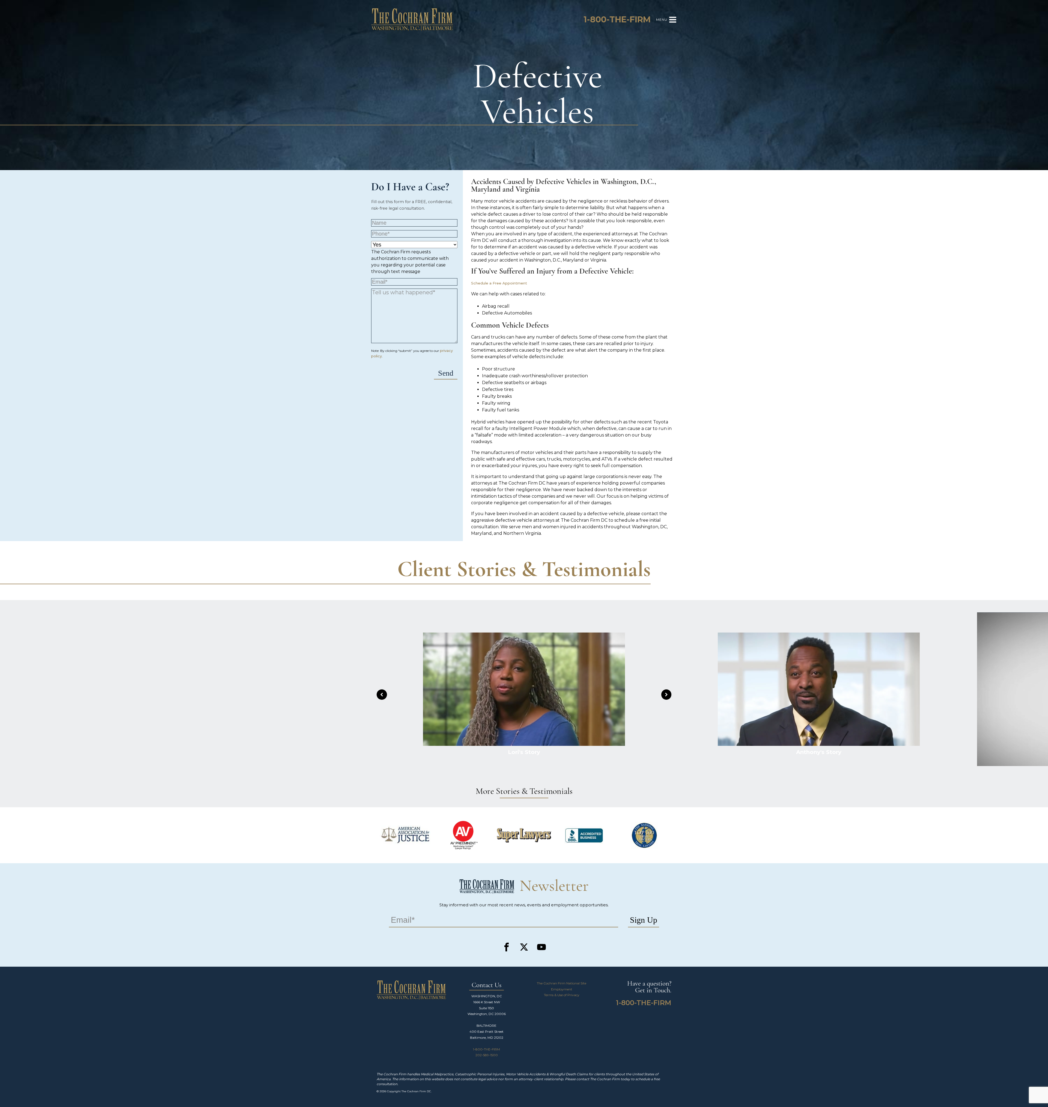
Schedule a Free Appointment (499, 283)
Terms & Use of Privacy (561, 995)
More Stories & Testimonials (524, 791)
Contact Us (486, 985)
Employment (561, 989)
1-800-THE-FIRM (486, 1049)
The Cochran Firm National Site (561, 983)
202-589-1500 (486, 1055)
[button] (382, 695)
